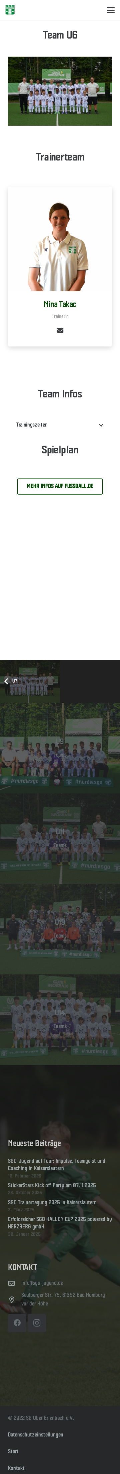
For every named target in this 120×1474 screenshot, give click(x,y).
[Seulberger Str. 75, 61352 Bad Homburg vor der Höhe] (14, 1299)
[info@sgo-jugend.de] (14, 1283)
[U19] (60, 929)
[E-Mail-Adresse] (60, 330)
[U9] (60, 748)
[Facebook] (17, 1323)
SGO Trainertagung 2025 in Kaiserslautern (52, 1202)
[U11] (60, 838)
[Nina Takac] (60, 239)
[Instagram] (37, 1323)
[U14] (60, 1019)
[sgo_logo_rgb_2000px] (10, 10)
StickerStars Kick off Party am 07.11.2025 (52, 1185)
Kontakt (16, 1468)
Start (13, 1451)
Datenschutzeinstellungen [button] (35, 1434)
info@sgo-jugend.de (42, 1283)
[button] (110, 10)
